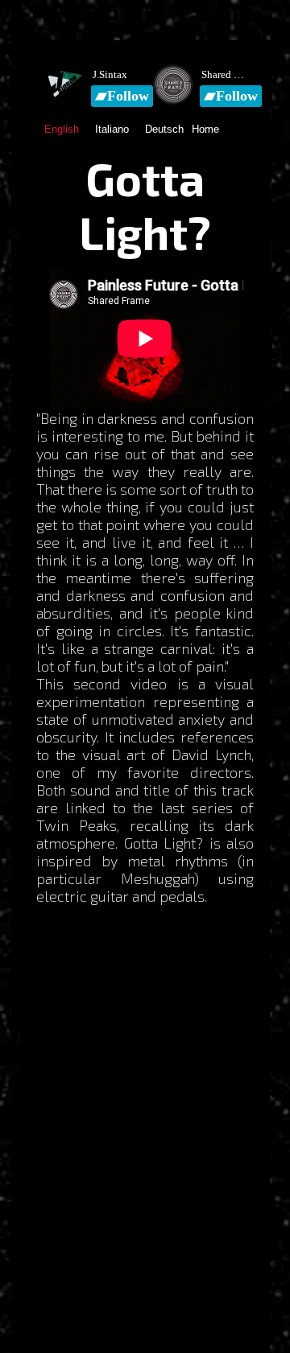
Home (205, 129)
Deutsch (164, 129)
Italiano (112, 129)
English (61, 129)
